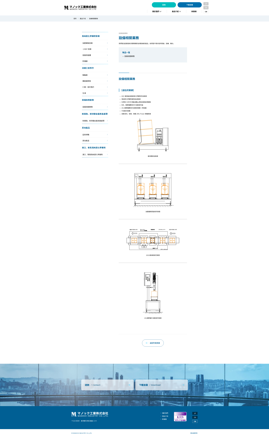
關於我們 (165, 413)
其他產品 (86, 127)
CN (206, 12)
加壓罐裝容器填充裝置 (153, 211)
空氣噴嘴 (85, 134)
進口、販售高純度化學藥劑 (94, 147)
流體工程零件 (88, 68)
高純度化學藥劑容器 (91, 36)
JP (206, 4)
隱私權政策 (194, 433)
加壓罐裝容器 (87, 43)
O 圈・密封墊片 (88, 87)
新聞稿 (164, 419)
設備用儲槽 (86, 55)
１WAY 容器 (86, 49)
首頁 (75, 19)
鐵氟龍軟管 (86, 81)
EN (206, 8)
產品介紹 (83, 19)
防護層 (85, 61)
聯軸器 (85, 75)
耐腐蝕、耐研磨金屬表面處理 (94, 113)
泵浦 (84, 93)
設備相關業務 (123, 33)
